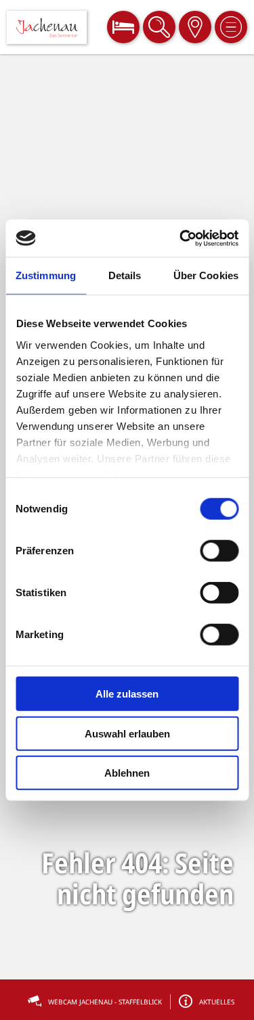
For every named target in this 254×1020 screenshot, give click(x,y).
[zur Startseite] (46, 27)
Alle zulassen (127, 694)
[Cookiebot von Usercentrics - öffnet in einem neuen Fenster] (180, 238)
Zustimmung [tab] (46, 275)
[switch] (219, 551)
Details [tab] (125, 275)
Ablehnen (127, 773)
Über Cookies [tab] (205, 275)
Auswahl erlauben (127, 733)
